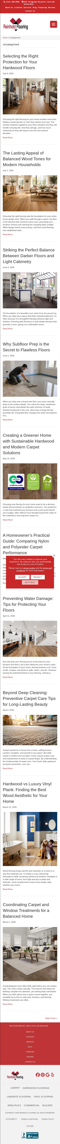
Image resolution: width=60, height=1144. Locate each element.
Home (5, 38)
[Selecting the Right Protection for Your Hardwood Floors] (30, 96)
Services (27, 7)
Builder (47, 1105)
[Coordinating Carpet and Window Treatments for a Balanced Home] (30, 954)
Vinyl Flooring (43, 1096)
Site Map (30, 1126)
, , (28, 1026)
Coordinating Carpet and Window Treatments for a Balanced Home (26, 910)
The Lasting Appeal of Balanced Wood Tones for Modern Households (27, 159)
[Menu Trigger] (53, 24)
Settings (30, 582)
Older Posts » (51, 1018)
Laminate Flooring (19, 1096)
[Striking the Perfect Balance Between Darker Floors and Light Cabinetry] (30, 290)
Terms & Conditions (29, 1119)
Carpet (15, 1088)
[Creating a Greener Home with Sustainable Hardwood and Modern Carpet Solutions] (30, 481)
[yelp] (52, 1075)
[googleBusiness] (47, 1075)
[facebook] (38, 1075)
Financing (42, 7)
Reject (38, 577)
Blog (35, 7)
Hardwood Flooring (36, 1088)
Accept (22, 577)
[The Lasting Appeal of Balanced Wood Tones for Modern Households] (30, 193)
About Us (9, 7)
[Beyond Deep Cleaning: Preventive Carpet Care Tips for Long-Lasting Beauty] (30, 730)
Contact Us (30, 11)
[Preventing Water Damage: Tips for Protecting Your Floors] (30, 639)
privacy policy (29, 568)
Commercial (32, 1105)
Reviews (51, 7)
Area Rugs (14, 1105)
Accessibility (11, 1119)
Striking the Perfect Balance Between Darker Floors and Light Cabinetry (29, 256)
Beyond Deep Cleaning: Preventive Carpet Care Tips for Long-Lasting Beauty (29, 698)
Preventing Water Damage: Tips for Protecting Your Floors (28, 604)
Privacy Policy (48, 1119)
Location (18, 7)
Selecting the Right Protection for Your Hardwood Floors (20, 62)
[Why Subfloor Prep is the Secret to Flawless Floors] (30, 378)
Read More (8, 137)
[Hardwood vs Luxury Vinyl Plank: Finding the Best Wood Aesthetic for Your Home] (30, 839)
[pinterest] (42, 1075)
